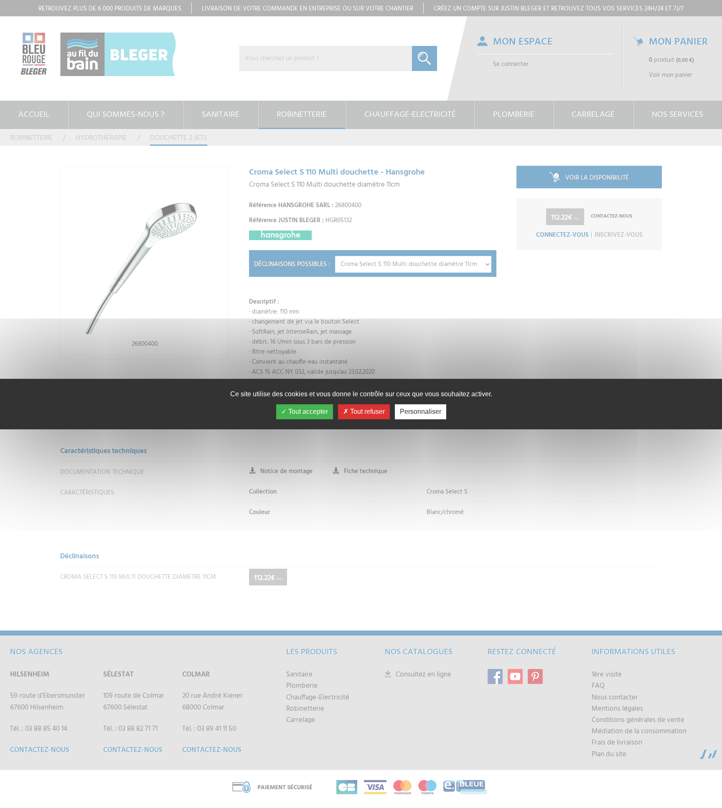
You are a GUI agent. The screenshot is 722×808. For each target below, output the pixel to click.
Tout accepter (307, 411)
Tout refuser (366, 411)
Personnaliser (420, 411)
